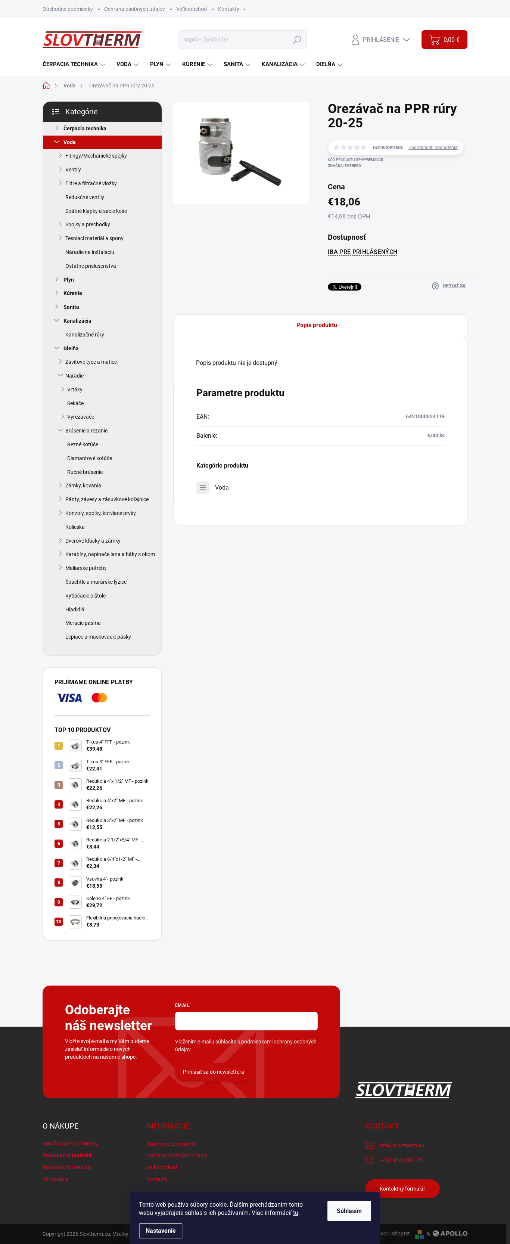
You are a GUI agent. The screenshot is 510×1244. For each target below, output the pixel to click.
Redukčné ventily (84, 197)
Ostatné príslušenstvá (90, 266)
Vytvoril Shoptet (391, 1234)
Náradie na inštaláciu (89, 252)
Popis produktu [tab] (316, 325)
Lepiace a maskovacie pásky (98, 637)
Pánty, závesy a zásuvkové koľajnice (107, 499)
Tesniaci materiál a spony (94, 238)
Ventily (73, 170)
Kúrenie (72, 293)
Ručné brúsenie (85, 472)
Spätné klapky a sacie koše (96, 211)
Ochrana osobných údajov (134, 9)
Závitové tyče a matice (91, 362)
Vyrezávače (80, 417)
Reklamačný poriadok (68, 1155)
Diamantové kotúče (89, 458)
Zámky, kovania (83, 485)
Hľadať (297, 40)
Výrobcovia (56, 1179)
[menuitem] (75, 64)
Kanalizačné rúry (84, 335)
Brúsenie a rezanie (86, 431)
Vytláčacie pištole (85, 596)
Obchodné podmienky (68, 9)
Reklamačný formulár (67, 1167)
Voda (69, 142)
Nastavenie (161, 1230)
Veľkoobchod (191, 9)
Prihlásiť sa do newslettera (213, 1072)
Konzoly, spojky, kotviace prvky (100, 513)
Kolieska (75, 527)
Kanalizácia (77, 321)
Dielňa (71, 348)
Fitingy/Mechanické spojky (96, 156)
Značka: (344, 166)
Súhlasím (349, 1210)
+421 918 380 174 (401, 1160)
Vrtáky (75, 390)
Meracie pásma (83, 623)
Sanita (71, 307)
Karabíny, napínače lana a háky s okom (110, 554)
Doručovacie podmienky (70, 1144)
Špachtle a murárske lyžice (96, 582)
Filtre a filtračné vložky (91, 183)
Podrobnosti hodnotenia (433, 147)
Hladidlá (74, 609)
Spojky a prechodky (87, 224)
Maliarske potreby (86, 568)
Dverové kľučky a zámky (93, 541)
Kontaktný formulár (402, 1189)
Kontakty (228, 9)
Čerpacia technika (84, 128)
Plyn (68, 280)
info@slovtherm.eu (402, 1145)
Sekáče (75, 403)
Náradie (74, 376)
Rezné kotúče (82, 444)
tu (295, 1212)
